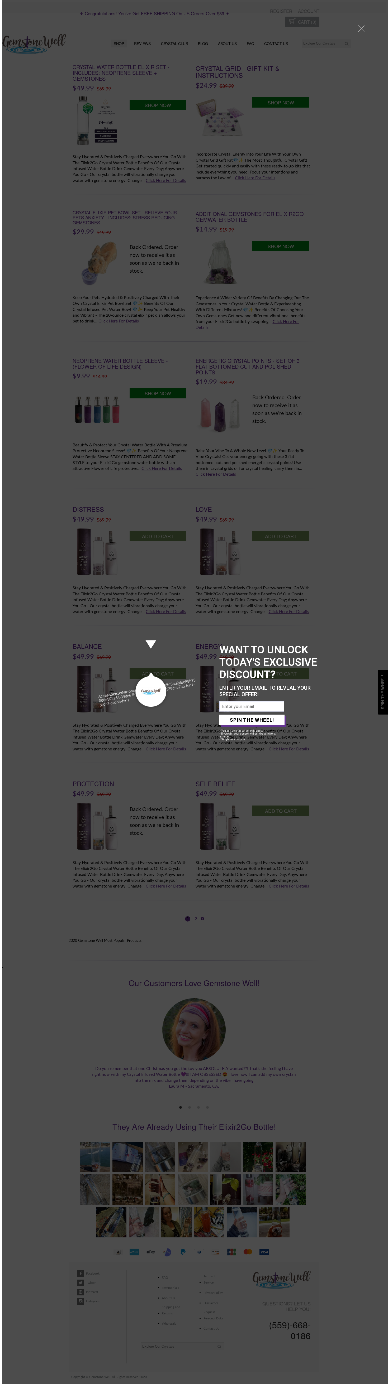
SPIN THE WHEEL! (252, 720)
